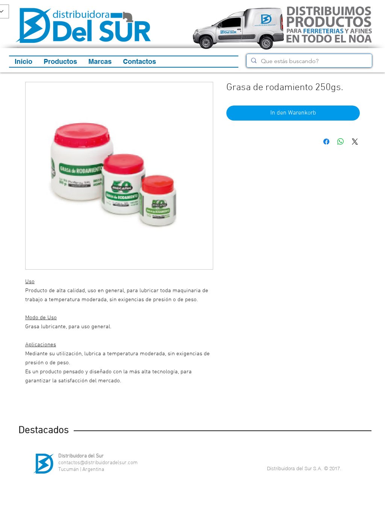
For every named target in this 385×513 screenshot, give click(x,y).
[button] (60, 61)
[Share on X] (354, 141)
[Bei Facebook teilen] (326, 141)
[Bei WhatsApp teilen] (340, 141)
